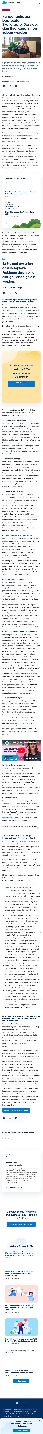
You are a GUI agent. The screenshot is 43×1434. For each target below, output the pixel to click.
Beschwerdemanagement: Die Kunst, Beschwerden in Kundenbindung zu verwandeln (19, 1307)
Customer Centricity (22, 723)
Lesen (16, 1182)
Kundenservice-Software (11, 818)
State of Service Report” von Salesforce (17, 310)
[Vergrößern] (38, 828)
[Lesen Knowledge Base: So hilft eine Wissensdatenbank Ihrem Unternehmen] (21, 1359)
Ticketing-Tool (20, 531)
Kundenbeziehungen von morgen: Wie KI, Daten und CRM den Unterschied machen (21, 1340)
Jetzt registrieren (21, 1430)
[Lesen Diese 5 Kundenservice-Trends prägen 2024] (12, 206)
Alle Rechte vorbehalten (28, 1409)
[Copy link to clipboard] (22, 86)
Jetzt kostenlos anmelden (21, 1224)
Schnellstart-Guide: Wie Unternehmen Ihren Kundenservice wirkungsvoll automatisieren (19, 1274)
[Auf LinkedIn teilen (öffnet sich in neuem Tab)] (4, 86)
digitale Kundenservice (16, 878)
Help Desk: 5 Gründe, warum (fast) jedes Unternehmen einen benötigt (20, 193)
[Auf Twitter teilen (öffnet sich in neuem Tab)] (10, 86)
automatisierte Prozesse (13, 888)
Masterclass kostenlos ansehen (16, 1110)
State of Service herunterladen (21, 384)
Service (6, 10)
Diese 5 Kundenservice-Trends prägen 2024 (19, 213)
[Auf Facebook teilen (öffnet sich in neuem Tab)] (16, 86)
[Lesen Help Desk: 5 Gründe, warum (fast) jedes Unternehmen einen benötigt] (12, 185)
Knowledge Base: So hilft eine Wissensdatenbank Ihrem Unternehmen (20, 1371)
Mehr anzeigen (21, 1381)
